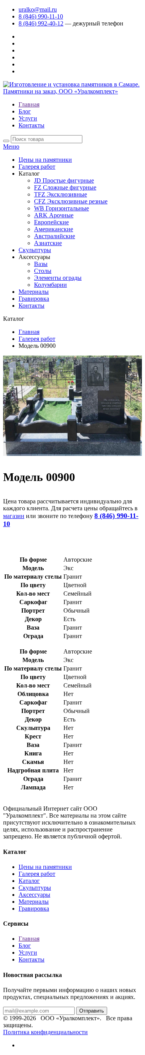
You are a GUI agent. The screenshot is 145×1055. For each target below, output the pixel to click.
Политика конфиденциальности (45, 1032)
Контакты (31, 125)
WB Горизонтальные (61, 208)
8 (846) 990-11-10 (41, 16)
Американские (53, 229)
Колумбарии (50, 284)
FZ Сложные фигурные (65, 187)
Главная (29, 104)
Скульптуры (35, 250)
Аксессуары (34, 894)
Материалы (34, 291)
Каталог (29, 880)
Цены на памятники (45, 159)
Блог (25, 111)
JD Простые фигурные (64, 180)
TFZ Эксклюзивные (60, 194)
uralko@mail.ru (38, 9)
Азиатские (48, 243)
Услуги (28, 118)
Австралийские (54, 236)
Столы (42, 271)
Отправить (91, 1011)
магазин (13, 516)
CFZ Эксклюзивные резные (70, 201)
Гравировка (34, 298)
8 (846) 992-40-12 (41, 23)
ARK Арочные (53, 215)
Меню (11, 146)
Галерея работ (37, 166)
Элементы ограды (58, 277)
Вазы (41, 264)
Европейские (51, 222)
